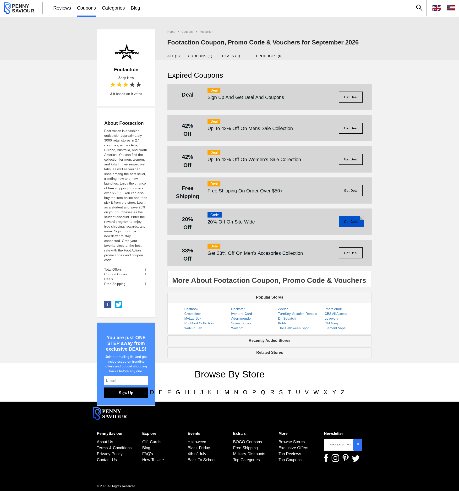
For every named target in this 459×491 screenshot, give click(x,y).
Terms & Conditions (114, 447)
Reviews (62, 8)
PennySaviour (110, 433)
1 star (113, 84)
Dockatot (238, 309)
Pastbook (191, 309)
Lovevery (332, 318)
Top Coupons (290, 459)
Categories (113, 8)
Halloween (197, 441)
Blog (135, 8)
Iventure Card (241, 314)
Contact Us (107, 459)
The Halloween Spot (293, 328)
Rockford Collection (199, 323)
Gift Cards (151, 441)
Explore (149, 433)
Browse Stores (292, 441)
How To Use (153, 459)
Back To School (201, 459)
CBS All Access (336, 314)
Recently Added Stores (269, 340)
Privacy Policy (110, 453)
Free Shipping (245, 447)
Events (194, 433)
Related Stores (269, 352)
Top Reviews (290, 453)
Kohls (282, 323)
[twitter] (118, 304)
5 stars (139, 84)
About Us (105, 441)
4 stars (132, 84)
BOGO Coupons (247, 441)
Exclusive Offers (293, 447)
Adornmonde (241, 318)
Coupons (86, 8)
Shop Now (126, 78)
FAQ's (147, 453)
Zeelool (283, 309)
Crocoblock (192, 314)
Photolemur (333, 309)
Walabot (237, 328)
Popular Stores (269, 297)
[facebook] (107, 304)
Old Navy (332, 323)
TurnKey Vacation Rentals (297, 314)
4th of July (197, 453)
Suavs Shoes (241, 323)
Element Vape (335, 328)
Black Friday (199, 447)
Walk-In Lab (193, 328)
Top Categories (246, 459)
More (283, 433)
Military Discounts (249, 453)
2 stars (119, 84)
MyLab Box (192, 318)
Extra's (239, 433)
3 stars (126, 84)
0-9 (115, 392)
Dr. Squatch (287, 318)
